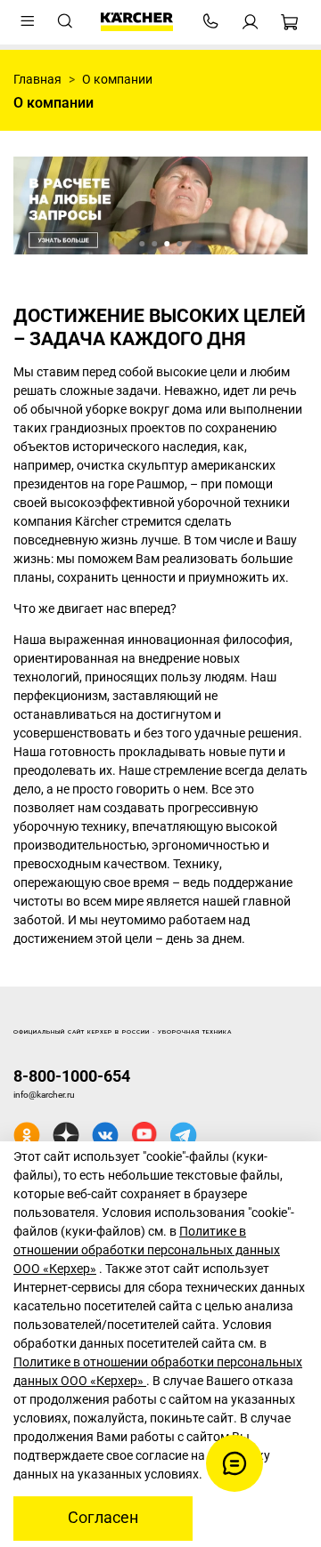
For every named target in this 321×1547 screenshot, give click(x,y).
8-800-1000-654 (71, 1076)
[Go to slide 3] (166, 243)
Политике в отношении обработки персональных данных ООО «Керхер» (146, 1250)
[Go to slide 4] (179, 243)
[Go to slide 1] (141, 243)
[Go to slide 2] (154, 243)
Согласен (103, 1518)
